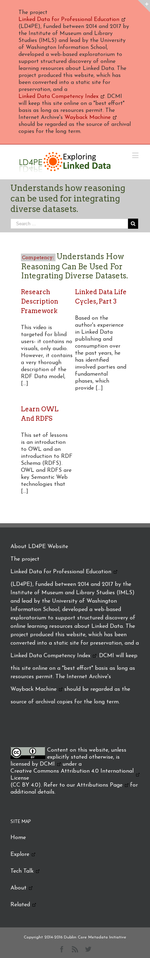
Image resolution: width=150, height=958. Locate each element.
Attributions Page (99, 785)
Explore (19, 854)
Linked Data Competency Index (58, 96)
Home (18, 837)
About (18, 888)
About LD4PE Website (39, 546)
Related (20, 905)
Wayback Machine (88, 117)
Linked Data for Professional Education (68, 19)
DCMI (47, 764)
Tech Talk (21, 871)
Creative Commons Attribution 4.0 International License (72, 774)
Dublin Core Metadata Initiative (95, 937)
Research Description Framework (39, 301)
